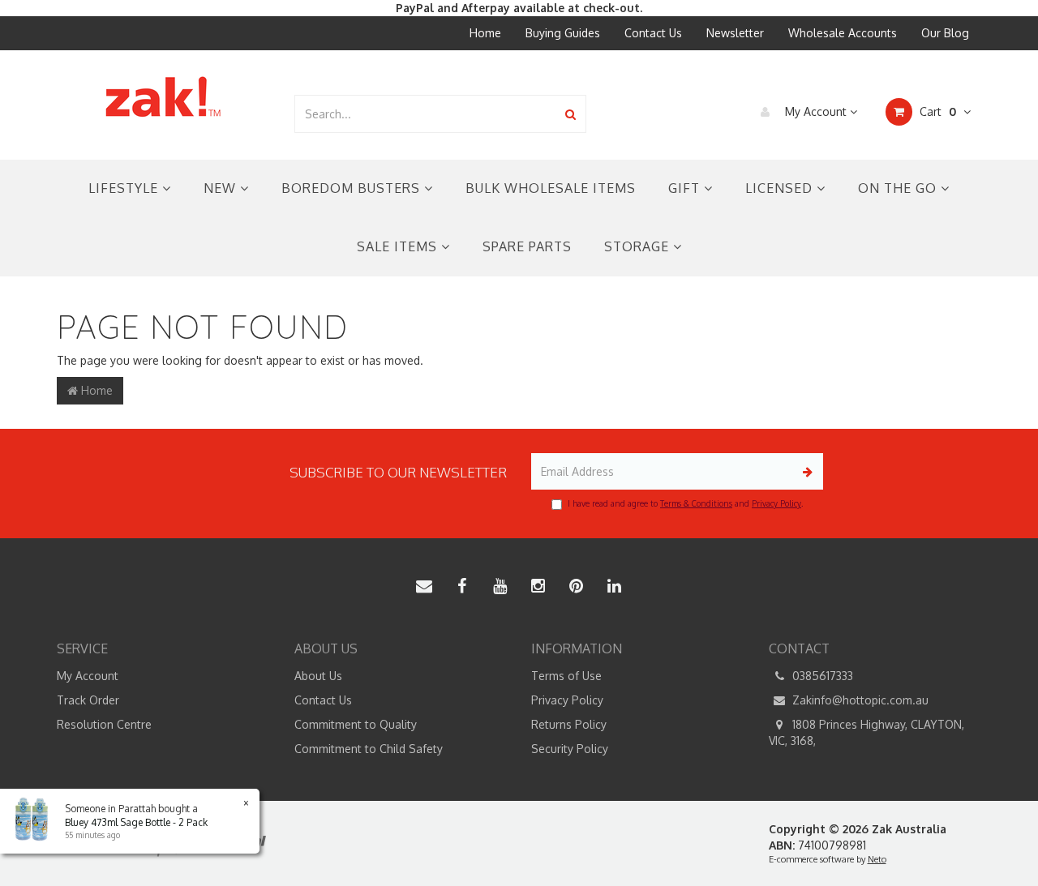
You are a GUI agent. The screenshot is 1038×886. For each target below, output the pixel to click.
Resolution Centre (104, 724)
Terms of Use (566, 676)
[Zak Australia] (163, 97)
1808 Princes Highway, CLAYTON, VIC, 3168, (866, 732)
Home (485, 33)
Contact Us (653, 33)
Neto (877, 859)
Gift (686, 188)
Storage (638, 246)
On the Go (899, 188)
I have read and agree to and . (685, 503)
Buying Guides (562, 33)
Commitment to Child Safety (368, 748)
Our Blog (945, 33)
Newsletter (735, 33)
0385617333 (821, 676)
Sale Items (399, 246)
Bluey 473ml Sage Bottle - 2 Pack (136, 822)
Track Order (88, 700)
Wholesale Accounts (842, 33)
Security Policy (569, 748)
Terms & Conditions (696, 503)
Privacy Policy (776, 503)
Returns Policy (569, 724)
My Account (816, 111)
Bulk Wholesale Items (550, 188)
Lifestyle (125, 188)
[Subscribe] (805, 471)
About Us (318, 676)
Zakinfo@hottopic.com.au (859, 700)
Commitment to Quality (355, 724)
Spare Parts (527, 246)
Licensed (781, 188)
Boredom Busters (352, 188)
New (222, 188)
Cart (936, 111)
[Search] (570, 114)
